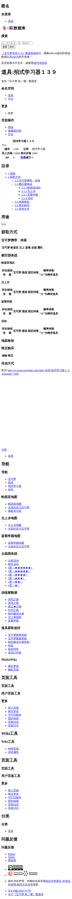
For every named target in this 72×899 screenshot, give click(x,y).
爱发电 (12, 860)
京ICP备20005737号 (19, 890)
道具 (10, 456)
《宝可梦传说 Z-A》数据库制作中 (21, 53)
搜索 (4, 36)
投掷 (23, 157)
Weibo (11, 857)
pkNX (15, 56)
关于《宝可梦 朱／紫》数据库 (26, 894)
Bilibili (11, 854)
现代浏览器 (40, 63)
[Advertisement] (36, 412)
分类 (4, 449)
